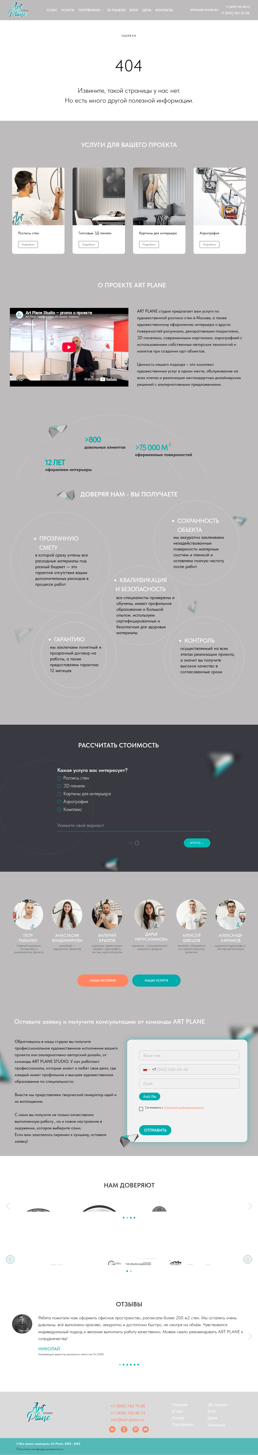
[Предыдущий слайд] (7, 1206)
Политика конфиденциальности (39, 1449)
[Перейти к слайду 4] (134, 1217)
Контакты (164, 10)
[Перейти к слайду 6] (138, 1364)
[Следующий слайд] (250, 1206)
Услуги (67, 10)
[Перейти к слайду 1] (123, 1217)
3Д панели (217, 1404)
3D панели (116, 10)
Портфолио (89, 10)
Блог (134, 10)
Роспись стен (28, 233)
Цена (146, 10)
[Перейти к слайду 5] (134, 1364)
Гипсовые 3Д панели (95, 233)
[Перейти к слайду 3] (131, 1217)
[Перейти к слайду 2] (127, 1217)
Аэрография (209, 233)
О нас (52, 10)
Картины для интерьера (158, 233)
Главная (179, 1404)
